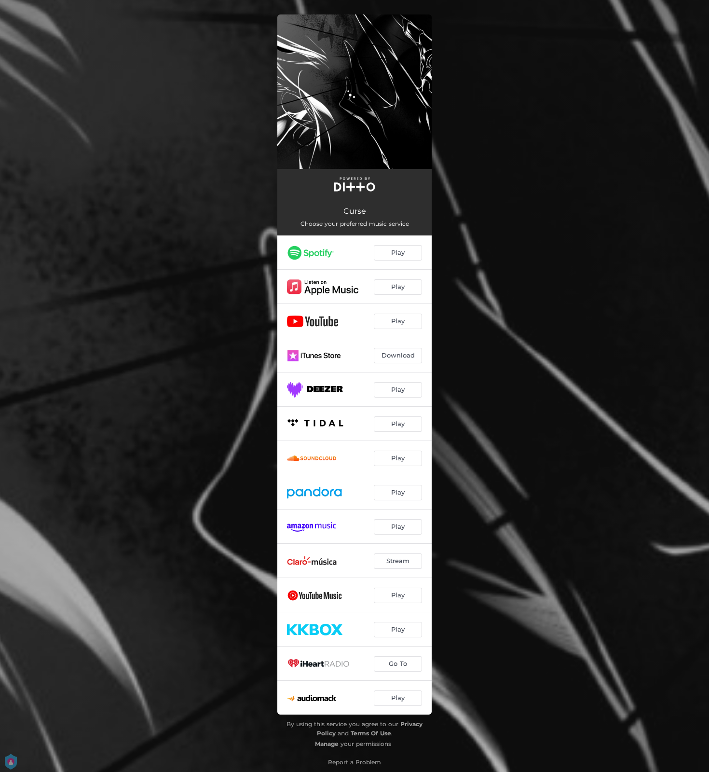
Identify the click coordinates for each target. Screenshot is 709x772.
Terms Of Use (371, 733)
